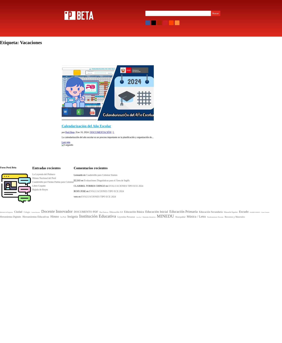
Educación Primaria (130, 239)
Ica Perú (67, 225)
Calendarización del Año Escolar (86, 126)
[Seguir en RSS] (177, 22)
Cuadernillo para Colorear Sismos (101, 175)
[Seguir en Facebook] (147, 22)
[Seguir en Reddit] (171, 22)
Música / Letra (144, 255)
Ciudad (120, 229)
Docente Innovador (140, 229)
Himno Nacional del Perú (185, 247)
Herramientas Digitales (134, 243)
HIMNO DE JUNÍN (183, 262)
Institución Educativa (136, 249)
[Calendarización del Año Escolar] (108, 119)
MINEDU (126, 254)
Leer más (66, 142)
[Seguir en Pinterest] (165, 22)
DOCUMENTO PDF (127, 232)
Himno (121, 245)
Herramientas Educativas (153, 243)
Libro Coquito (180, 255)
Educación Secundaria (153, 239)
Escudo (122, 242)
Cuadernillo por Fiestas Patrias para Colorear (194, 251)
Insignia (130, 245)
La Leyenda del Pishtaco (43, 174)
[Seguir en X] (153, 22)
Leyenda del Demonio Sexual (187, 266)
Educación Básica (145, 232)
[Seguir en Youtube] (159, 22)
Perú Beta (69, 132)
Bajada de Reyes (181, 258)
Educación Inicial (127, 235)
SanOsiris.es (143, 288)
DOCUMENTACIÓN (100, 132)
